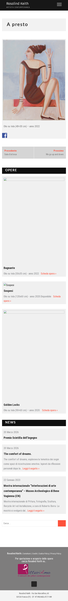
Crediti (34, 554)
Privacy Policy (55, 554)
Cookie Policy (44, 554)
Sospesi (8, 290)
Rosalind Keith (17, 3)
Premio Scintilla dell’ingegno (20, 437)
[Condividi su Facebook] (4, 135)
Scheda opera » (48, 273)
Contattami (27, 554)
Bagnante (9, 268)
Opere (11, 170)
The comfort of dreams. (18, 453)
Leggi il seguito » (30, 468)
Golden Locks (12, 404)
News (10, 422)
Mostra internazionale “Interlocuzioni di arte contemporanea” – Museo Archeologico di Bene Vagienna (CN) (31, 491)
